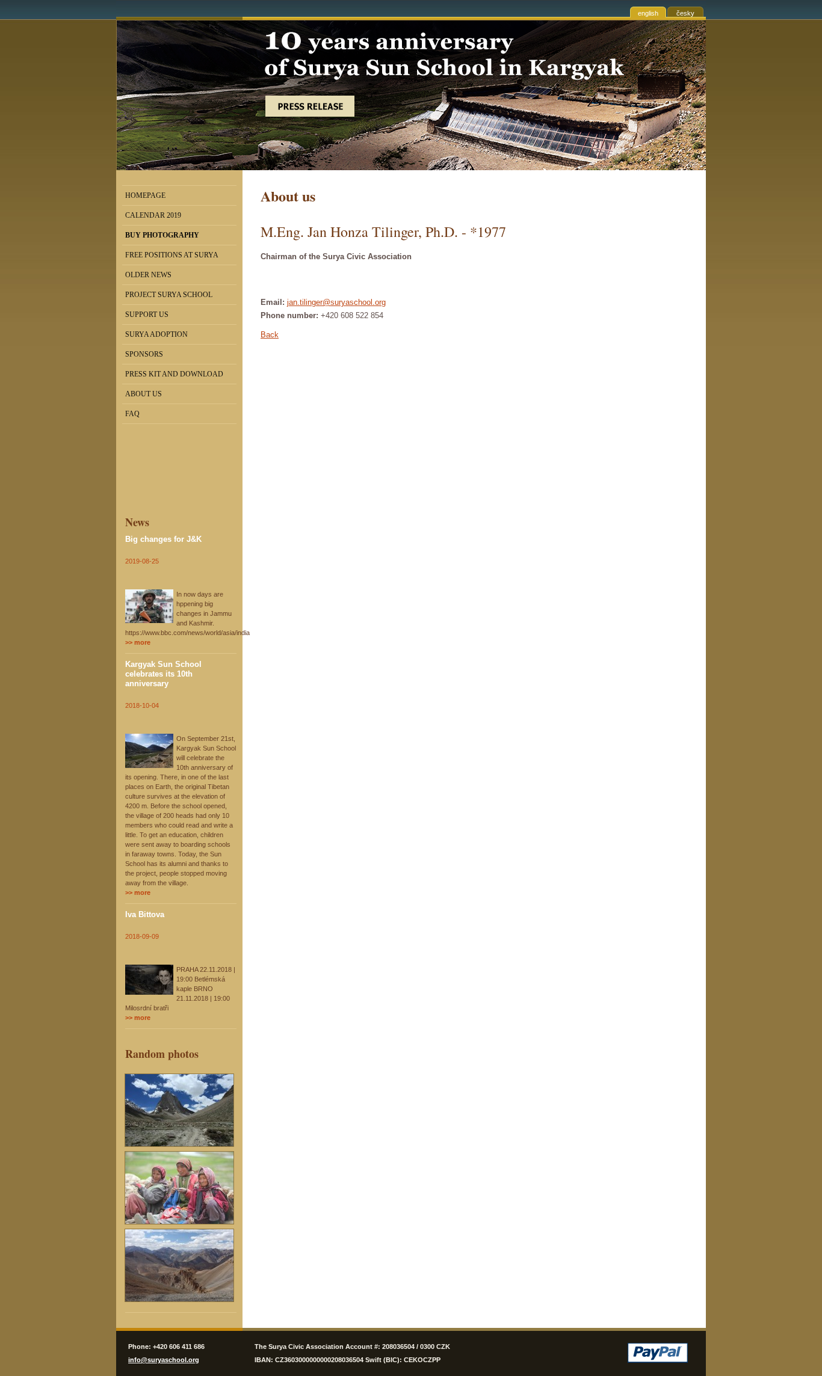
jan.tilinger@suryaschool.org (336, 302)
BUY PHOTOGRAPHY (162, 235)
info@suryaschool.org (163, 1359)
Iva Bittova (144, 914)
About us (143, 394)
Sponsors (144, 354)
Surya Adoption (156, 334)
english (648, 13)
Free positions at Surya (171, 255)
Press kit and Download (174, 374)
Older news (148, 275)
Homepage (145, 195)
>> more (137, 642)
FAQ (132, 414)
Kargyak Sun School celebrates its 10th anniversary (163, 674)
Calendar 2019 (153, 215)
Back (270, 334)
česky (685, 13)
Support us (146, 314)
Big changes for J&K (163, 539)
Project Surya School (168, 294)
